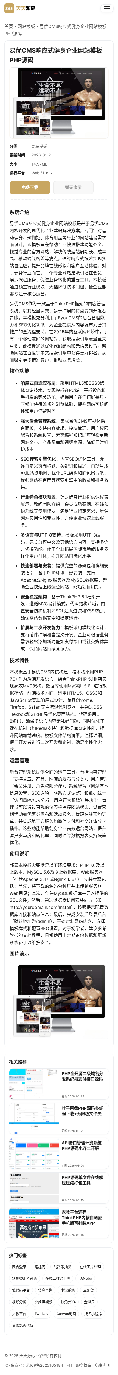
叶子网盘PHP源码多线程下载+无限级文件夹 (82, 1111)
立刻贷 (88, 1290)
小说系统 (68, 1290)
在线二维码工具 (57, 1278)
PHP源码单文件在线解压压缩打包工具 (82, 1180)
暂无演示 (73, 187)
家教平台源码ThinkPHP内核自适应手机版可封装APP (82, 1217)
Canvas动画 (66, 1313)
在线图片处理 (90, 1266)
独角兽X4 (68, 1302)
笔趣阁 (40, 1266)
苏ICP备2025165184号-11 (49, 1365)
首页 (8, 26)
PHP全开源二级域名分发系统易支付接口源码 (82, 1076)
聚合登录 (19, 1266)
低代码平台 (21, 1290)
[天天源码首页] (19, 8)
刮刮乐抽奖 (62, 1266)
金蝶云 (89, 1302)
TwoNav (41, 1313)
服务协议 (83, 1365)
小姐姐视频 (43, 1302)
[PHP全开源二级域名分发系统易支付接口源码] (34, 1086)
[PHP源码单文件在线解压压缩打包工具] (34, 1190)
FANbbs (85, 1278)
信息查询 (45, 1290)
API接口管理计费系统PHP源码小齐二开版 (82, 1145)
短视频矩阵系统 (24, 1278)
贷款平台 (19, 1313)
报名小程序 (93, 1313)
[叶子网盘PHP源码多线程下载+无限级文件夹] (34, 1121)
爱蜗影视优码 (22, 1325)
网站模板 (26, 26)
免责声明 (102, 1365)
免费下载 (30, 187)
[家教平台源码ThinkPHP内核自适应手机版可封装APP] (34, 1225)
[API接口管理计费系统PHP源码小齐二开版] (34, 1155)
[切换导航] (107, 8)
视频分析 (19, 1302)
